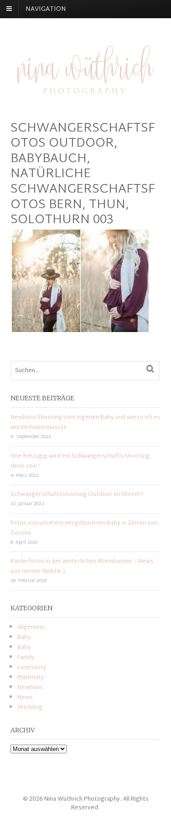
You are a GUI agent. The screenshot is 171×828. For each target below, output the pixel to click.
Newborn (29, 687)
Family (25, 657)
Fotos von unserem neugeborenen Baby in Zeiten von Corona (83, 528)
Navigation (46, 9)
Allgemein (30, 627)
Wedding (29, 707)
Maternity (30, 677)
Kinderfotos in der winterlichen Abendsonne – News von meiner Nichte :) (82, 567)
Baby (24, 637)
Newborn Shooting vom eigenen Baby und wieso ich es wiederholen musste (85, 423)
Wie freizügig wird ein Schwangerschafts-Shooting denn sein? (80, 461)
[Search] (150, 369)
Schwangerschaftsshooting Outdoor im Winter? (76, 495)
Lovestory (31, 667)
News (25, 697)
